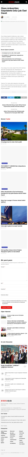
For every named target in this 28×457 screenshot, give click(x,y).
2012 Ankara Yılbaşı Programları (4, 432)
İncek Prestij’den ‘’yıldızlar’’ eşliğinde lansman (10, 366)
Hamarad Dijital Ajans (15, 452)
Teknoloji (21, 433)
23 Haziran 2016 (11, 330)
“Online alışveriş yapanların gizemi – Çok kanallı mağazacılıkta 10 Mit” (17, 334)
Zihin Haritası (4, 425)
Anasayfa (2, 5)
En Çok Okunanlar (12, 433)
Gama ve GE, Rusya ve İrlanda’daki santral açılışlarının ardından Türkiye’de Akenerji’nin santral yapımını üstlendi (17, 322)
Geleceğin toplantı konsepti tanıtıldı (11, 226)
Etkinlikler (12, 436)
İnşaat (11, 441)
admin (8, 17)
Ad (2, 283)
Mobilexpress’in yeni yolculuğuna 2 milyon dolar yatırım (13, 420)
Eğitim (2, 442)
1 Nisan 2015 (10, 318)
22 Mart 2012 (14, 17)
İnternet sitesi (4, 294)
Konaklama (11, 5)
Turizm (7, 5)
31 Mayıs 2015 (4, 143)
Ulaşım (20, 436)
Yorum (3, 266)
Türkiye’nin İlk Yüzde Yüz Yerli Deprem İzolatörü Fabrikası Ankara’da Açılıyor (15, 390)
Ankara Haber (4, 437)
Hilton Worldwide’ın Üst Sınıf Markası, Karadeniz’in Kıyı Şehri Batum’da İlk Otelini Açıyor (13, 60)
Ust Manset (22, 438)
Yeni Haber (22, 444)
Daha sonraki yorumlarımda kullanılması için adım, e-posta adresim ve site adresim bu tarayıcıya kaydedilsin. (14, 302)
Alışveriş (3, 435)
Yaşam (20, 440)
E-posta (3, 289)
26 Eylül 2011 (10, 325)
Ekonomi (12, 431)
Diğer (2, 440)
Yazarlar (21, 442)
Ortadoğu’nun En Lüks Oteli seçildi (11, 53)
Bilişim (2, 439)
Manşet (21, 431)
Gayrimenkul (13, 439)
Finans (11, 437)
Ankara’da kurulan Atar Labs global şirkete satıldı (12, 422)
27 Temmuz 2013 (11, 336)
